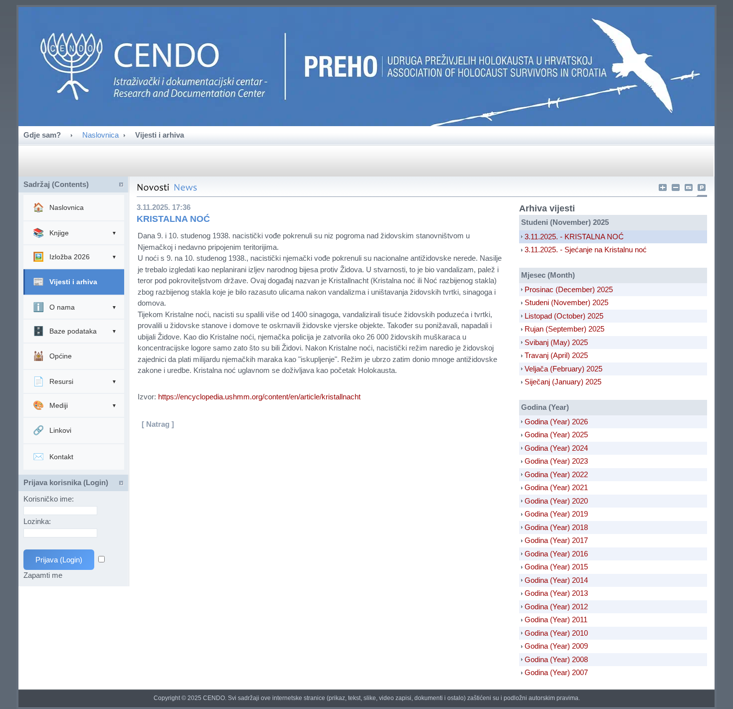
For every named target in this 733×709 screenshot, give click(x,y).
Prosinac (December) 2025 (569, 289)
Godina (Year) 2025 (556, 434)
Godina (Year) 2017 (556, 540)
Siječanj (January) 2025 (563, 381)
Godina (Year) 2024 (556, 448)
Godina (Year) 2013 (556, 593)
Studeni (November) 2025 (566, 302)
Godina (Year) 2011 (556, 619)
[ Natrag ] (158, 424)
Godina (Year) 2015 (556, 566)
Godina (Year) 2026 (556, 421)
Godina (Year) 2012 (556, 606)
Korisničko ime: (49, 499)
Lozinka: (38, 521)
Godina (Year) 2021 (556, 487)
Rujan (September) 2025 (564, 329)
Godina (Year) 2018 (556, 527)
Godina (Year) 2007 (556, 672)
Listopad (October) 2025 (564, 316)
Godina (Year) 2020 (556, 501)
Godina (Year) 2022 (556, 474)
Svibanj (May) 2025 (556, 342)
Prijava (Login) (58, 559)
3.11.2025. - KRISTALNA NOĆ (574, 236)
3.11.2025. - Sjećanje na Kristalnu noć (586, 249)
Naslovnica (100, 135)
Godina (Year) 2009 (556, 646)
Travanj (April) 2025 (556, 355)
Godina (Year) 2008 (556, 659)
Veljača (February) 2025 (563, 368)
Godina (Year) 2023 (556, 461)
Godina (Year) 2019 (556, 514)
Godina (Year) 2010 (556, 633)
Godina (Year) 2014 (556, 580)
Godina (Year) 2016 (556, 553)
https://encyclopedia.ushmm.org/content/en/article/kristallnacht (259, 396)
